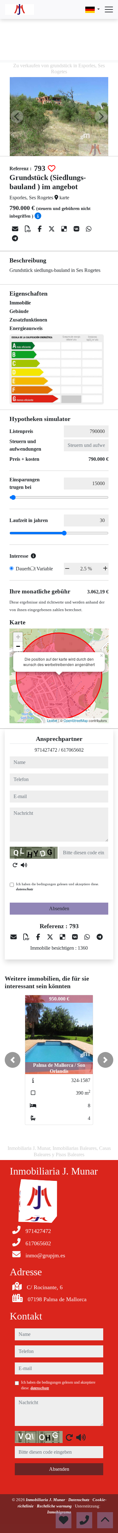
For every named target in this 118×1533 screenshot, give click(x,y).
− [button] (18, 646)
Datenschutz (79, 1499)
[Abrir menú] (109, 9)
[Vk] (77, 228)
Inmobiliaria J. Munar (46, 1499)
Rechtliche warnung (55, 1506)
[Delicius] (65, 228)
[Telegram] (15, 238)
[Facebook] (40, 228)
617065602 (72, 750)
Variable (45, 568)
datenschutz (24, 889)
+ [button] (18, 637)
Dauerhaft (26, 568)
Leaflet (52, 720)
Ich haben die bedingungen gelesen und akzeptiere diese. (57, 886)
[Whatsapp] (89, 228)
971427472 (46, 750)
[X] (52, 228)
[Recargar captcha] (15, 865)
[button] (12, 1060)
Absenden (59, 908)
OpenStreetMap (76, 720)
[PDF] (29, 228)
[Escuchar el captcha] (23, 865)
